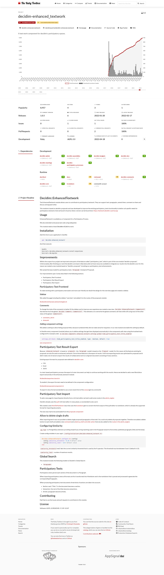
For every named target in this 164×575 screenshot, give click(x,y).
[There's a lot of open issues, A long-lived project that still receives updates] (90, 177)
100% (123, 123)
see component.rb (46, 343)
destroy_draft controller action (85, 422)
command (67, 422)
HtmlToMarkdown (58, 405)
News (20, 531)
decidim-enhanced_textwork (41, 16)
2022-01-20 (99, 115)
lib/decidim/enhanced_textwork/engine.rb (53, 302)
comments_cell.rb (48, 317)
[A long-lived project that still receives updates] (63, 156)
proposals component (76, 412)
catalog (85, 530)
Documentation (23, 528)
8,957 (42, 108)
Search (20, 533)
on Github (107, 530)
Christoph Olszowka (73, 524)
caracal (86, 390)
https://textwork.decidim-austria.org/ (105, 211)
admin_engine (109, 398)
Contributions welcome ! (92, 534)
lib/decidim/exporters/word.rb (50, 378)
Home (20, 522)
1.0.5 (42, 115)
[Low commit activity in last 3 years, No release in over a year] (117, 177)
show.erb (46, 320)
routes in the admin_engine (120, 422)
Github (69, 538)
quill (57, 402)
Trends (20, 526)
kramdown (79, 405)
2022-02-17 (126, 115)
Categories (21, 524)
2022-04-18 (99, 139)
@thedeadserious (56, 538)
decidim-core (79, 359)
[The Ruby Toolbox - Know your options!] (29, 3)
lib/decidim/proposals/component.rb (52, 386)
